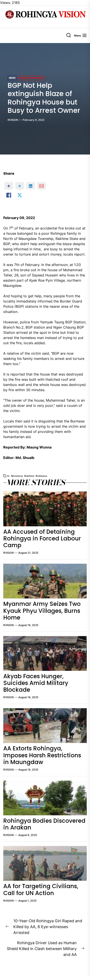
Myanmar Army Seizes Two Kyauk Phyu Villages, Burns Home (42, 610)
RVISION (13, 119)
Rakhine (29, 476)
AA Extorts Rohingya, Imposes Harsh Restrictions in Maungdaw (42, 755)
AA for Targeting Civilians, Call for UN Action (40, 889)
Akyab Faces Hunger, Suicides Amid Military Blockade (35, 683)
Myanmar (17, 476)
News (12, 77)
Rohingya (41, 476)
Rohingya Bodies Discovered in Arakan (44, 824)
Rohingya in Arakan (31, 77)
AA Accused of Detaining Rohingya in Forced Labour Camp (42, 538)
